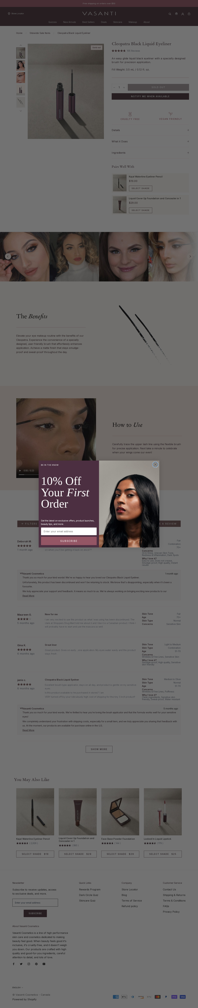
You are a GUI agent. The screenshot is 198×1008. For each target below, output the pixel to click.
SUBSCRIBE (68, 540)
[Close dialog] (155, 464)
